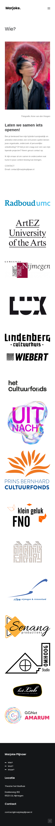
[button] (49, 8)
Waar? (11, 769)
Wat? (10, 766)
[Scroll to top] (50, 821)
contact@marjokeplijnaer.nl (18, 812)
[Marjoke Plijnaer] (13, 8)
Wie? (10, 762)
